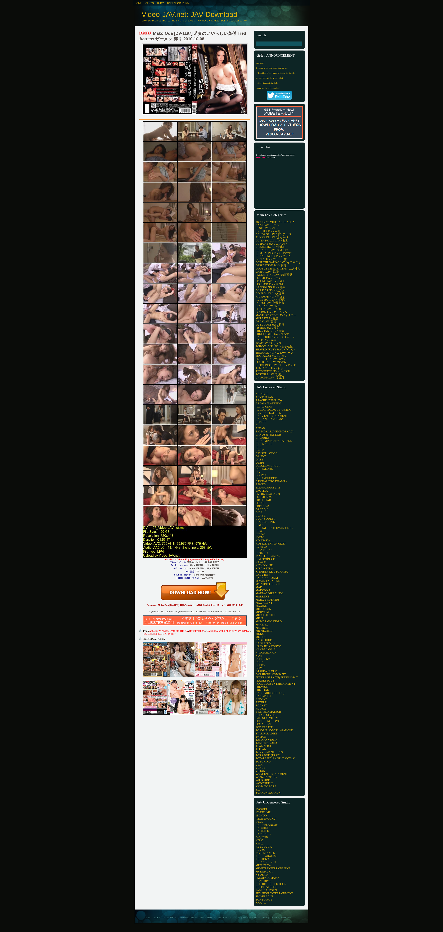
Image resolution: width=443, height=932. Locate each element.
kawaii (261, 562)
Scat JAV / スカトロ (268, 343)
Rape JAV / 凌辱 (266, 340)
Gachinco (263, 834)
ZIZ (258, 789)
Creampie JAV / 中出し (271, 246)
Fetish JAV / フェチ (268, 277)
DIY (258, 471)
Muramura (264, 871)
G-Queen (262, 837)
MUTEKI (261, 637)
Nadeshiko (264, 640)
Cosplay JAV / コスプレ (271, 243)
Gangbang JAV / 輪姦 (270, 287)
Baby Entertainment (272, 415)
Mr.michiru (264, 630)
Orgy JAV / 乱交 (266, 321)
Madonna (263, 590)
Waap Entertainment (272, 774)
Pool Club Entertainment (275, 683)
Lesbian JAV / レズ (268, 305)
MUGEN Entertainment (273, 868)
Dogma (261, 475)
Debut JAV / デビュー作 (271, 259)
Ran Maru (263, 696)
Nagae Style (265, 643)
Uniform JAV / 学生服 (270, 377)
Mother (262, 627)
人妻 (150, 634)
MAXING (261, 605)
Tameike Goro (266, 742)
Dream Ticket (266, 478)
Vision (260, 770)
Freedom (262, 506)
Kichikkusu (264, 565)
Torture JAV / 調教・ (270, 374)
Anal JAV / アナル (267, 224)
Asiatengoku (266, 818)
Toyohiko (263, 761)
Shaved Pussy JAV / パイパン (275, 349)
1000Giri (261, 809)
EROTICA (262, 490)
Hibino (260, 534)
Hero (259, 531)
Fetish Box (264, 496)
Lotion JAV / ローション (272, 312)
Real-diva (263, 880)
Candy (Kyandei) (268, 434)
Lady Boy (263, 574)
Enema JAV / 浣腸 (267, 271)
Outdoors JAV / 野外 (270, 324)
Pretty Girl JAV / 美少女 (272, 333)
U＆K (259, 764)
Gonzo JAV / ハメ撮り (270, 293)
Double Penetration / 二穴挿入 (278, 268)
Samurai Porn (266, 890)
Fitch (260, 503)
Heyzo (260, 849)
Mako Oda (212, 630)
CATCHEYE (263, 827)
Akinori (262, 394)
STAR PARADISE (266, 733)
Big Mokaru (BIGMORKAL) (274, 431)
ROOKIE (261, 708)
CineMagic (264, 443)
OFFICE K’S (263, 658)
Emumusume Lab (268, 487)
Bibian (260, 428)
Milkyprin (263, 608)
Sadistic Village (268, 717)
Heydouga (264, 846)
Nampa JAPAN (265, 649)
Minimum (262, 612)
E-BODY (261, 484)
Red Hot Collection (271, 884)
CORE (259, 447)
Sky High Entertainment (274, 893)
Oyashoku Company (271, 674)
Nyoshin (262, 874)
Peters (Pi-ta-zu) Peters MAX (277, 677)
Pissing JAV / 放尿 (267, 327)
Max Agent (264, 602)
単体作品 (157, 634)
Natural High (266, 652)
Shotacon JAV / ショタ (271, 355)
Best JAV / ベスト (267, 228)
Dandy (261, 456)
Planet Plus (265, 680)
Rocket (261, 705)
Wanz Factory (266, 777)
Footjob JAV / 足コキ (270, 284)
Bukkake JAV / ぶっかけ (272, 237)
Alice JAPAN (168, 630)
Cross (260, 450)
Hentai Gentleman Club (274, 528)
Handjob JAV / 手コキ (270, 296)
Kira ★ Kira (264, 568)
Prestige (262, 689)
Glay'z (261, 515)
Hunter (261, 546)
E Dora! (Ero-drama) (271, 481)
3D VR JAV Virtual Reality (275, 221)
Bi (257, 425)
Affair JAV (155, 630)
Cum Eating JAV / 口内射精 (274, 253)
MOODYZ (262, 624)
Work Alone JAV (228, 630)
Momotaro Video (269, 621)
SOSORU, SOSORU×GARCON (274, 730)
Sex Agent (263, 724)
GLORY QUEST (265, 518)
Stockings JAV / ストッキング (276, 365)
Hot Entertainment (271, 543)
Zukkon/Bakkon (268, 792)
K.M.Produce (265, 559)
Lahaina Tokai (267, 577)
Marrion (262, 596)
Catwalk (262, 831)
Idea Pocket (265, 549)
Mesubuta (263, 865)
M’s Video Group (268, 584)
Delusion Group (268, 465)
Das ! (259, 459)
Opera (260, 665)
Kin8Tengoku (266, 862)
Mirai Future (265, 615)
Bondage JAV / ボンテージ (273, 234)
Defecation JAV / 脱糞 (271, 265)
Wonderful (264, 783)
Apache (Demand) (269, 400)
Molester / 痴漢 (267, 318)
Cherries (262, 437)
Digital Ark (264, 468)
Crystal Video (267, 453)
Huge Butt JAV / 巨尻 (270, 299)
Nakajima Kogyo (268, 646)
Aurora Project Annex (273, 409)
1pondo (261, 815)
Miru (259, 618)
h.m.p (259, 524)
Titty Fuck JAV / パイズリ (273, 371)
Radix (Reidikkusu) (270, 693)
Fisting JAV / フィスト (270, 281)
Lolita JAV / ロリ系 (268, 309)
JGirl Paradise (266, 856)
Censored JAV (154, 3)
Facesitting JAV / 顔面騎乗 (274, 274)
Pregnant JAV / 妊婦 (270, 330)
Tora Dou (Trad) (268, 755)
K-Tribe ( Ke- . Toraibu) (272, 571)
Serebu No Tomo (268, 721)
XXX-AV (261, 902)
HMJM (260, 537)
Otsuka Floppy (267, 671)
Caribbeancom (267, 824)
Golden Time (265, 521)
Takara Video (266, 739)
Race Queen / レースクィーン (275, 337)
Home (138, 3)
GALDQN (262, 509)
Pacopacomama (267, 877)
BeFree (261, 422)
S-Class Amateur (268, 711)
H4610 (259, 843)
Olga (260, 661)
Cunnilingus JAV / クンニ (273, 256)
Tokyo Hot (264, 899)
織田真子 (172, 634)
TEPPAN (261, 749)
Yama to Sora (266, 786)
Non (259, 655)
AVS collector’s (268, 412)
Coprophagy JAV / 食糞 (272, 240)
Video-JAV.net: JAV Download (189, 14)
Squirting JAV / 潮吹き (271, 361)
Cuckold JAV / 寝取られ (272, 249)
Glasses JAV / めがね (270, 290)
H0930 (259, 840)
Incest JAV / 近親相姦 (270, 302)
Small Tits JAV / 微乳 (270, 358)
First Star (263, 500)
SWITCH (261, 736)
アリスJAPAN (244, 630)
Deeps (260, 462)
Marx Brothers (268, 599)
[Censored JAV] (145, 33)
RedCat (261, 699)
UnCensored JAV (178, 3)
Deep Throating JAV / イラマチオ (278, 262)
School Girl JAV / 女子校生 (274, 346)
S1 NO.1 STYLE (265, 714)
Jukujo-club (265, 859)
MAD (259, 587)
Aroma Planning (268, 403)
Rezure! (262, 702)
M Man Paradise (268, 580)
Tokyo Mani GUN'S (269, 752)
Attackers (264, 406)
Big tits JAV (182, 630)
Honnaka (263, 540)
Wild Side (263, 780)
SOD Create (264, 727)
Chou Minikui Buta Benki (274, 440)
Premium (262, 686)
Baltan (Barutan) (269, 419)
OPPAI (260, 668)
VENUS (260, 767)
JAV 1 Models (265, 852)
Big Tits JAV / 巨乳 (268, 231)
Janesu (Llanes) (267, 556)
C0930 (259, 821)
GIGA (259, 512)
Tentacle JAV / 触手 (269, 368)
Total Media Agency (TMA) (275, 758)
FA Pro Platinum (268, 493)
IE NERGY (262, 552)
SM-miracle (264, 896)
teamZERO (263, 745)
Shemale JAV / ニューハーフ (274, 352)
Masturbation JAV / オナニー (276, 315)
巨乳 (164, 634)
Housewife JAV (197, 630)
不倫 (145, 634)
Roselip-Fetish (266, 887)
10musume (263, 812)
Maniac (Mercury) (269, 593)
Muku (260, 633)
